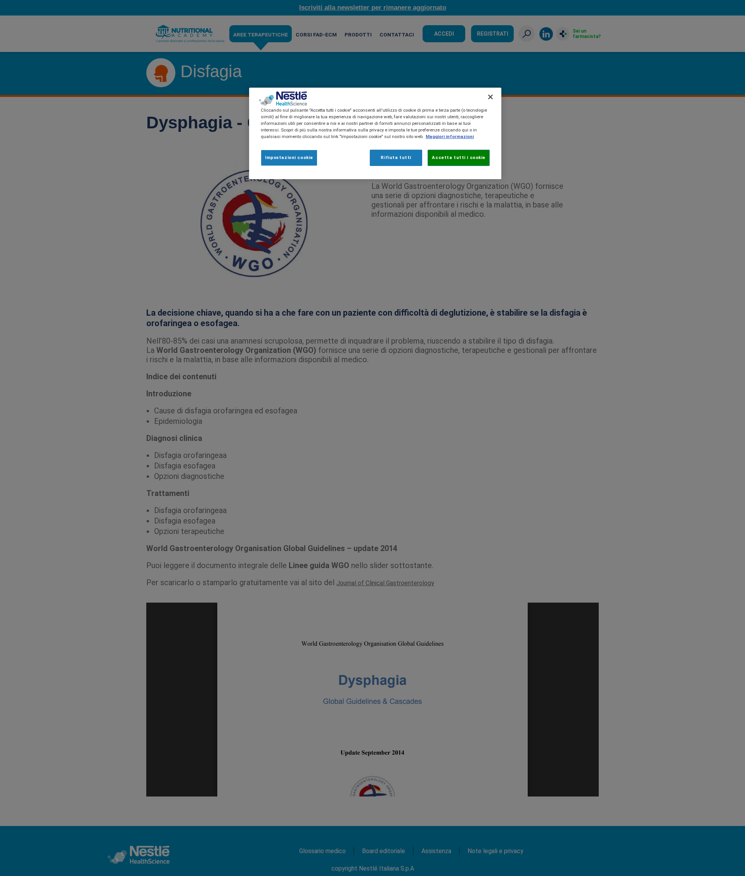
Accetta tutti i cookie (458, 157)
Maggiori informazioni (450, 136)
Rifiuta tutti (396, 157)
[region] (375, 133)
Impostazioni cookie (289, 157)
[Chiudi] (490, 96)
